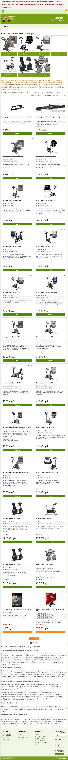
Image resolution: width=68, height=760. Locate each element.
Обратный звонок (7, 738)
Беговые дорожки (40, 736)
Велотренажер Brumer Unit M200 (13, 156)
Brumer (13, 92)
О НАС (20, 734)
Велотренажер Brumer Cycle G (12, 246)
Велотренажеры (40, 738)
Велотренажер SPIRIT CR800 (44, 564)
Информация (23, 732)
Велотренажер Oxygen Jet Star (45, 427)
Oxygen (37, 92)
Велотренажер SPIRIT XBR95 (11, 564)
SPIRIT (54, 92)
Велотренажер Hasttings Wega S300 (47, 472)
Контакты (5, 732)
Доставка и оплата (24, 737)
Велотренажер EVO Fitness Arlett (46, 156)
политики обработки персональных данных (60, 749)
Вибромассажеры (40, 740)
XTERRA (59, 92)
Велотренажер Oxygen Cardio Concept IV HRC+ (17, 427)
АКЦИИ (37, 734)
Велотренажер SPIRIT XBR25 (11, 518)
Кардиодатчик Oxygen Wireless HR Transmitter (17, 117)
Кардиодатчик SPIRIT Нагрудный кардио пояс (50, 117)
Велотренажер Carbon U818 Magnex (47, 292)
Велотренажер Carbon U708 (44, 246)
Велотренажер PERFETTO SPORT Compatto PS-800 (50, 609)
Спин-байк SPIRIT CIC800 (43, 518)
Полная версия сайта (8, 758)
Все (36, 643)
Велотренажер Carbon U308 (11, 292)
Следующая (66, 643)
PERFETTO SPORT (46, 92)
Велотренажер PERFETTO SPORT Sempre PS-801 (17, 609)
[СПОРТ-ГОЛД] (10, 19)
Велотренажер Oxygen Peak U (12, 200)
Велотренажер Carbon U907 (44, 383)
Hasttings (31, 92)
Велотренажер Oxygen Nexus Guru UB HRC (15, 472)
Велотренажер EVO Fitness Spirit (46, 200)
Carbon (18, 92)
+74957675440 (58, 18)
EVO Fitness (24, 92)
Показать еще (34, 639)
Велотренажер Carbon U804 (11, 337)
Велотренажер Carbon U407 (44, 337)
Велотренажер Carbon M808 (11, 383)
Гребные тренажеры (41, 742)
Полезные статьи (23, 736)
